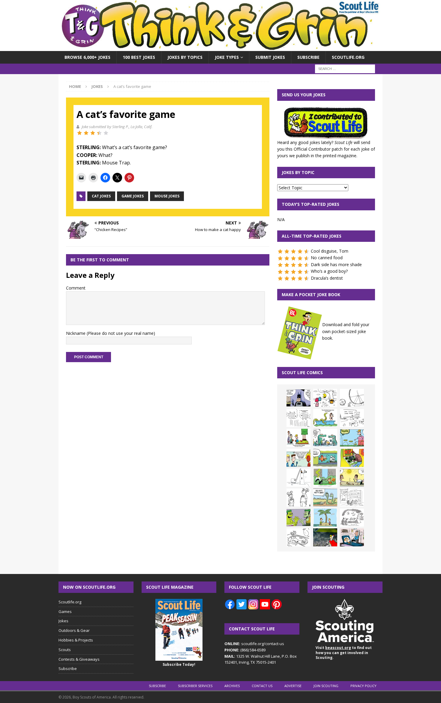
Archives (232, 685)
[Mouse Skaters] (298, 537)
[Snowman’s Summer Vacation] (352, 418)
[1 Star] (79, 133)
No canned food (327, 257)
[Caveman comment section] (352, 518)
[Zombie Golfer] (352, 438)
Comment (76, 288)
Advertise (293, 685)
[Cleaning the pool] (325, 418)
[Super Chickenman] (325, 537)
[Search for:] (345, 68)
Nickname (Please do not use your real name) (110, 333)
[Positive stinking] (352, 497)
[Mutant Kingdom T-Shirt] (298, 497)
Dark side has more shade (336, 264)
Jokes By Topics (184, 57)
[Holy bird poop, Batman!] (298, 398)
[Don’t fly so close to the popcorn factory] (298, 458)
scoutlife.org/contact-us (254, 643)
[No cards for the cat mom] (352, 537)
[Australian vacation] (298, 418)
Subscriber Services (195, 685)
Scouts (64, 649)
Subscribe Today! (179, 664)
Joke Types (227, 57)
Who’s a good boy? (329, 271)
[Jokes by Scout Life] (220, 47)
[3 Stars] (93, 133)
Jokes (63, 620)
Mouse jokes (166, 196)
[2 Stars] (86, 133)
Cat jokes (101, 196)
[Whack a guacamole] (352, 458)
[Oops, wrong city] (325, 438)
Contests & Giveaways (79, 659)
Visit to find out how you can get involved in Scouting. (344, 652)
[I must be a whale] (325, 458)
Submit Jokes (270, 57)
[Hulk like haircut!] (298, 518)
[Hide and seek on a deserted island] (325, 518)
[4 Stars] (99, 133)
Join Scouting (326, 685)
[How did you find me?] (325, 478)
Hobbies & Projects (75, 640)
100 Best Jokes (139, 57)
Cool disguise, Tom (329, 251)
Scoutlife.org (348, 57)
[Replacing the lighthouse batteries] (298, 478)
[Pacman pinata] (325, 398)
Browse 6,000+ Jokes (87, 57)
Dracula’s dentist (327, 278)
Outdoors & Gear (74, 630)
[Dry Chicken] (352, 478)
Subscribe (308, 57)
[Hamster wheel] (352, 398)
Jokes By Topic (298, 172)
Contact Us (262, 685)
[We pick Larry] (298, 438)
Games (65, 611)
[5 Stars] (106, 133)
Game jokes (133, 196)
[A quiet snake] (325, 497)
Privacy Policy (363, 685)
